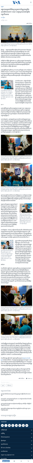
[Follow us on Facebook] (2, 425)
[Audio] (21, 461)
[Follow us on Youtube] (9, 425)
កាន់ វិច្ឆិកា (3, 17)
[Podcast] (23, 425)
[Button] (29, 23)
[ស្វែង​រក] (28, 461)
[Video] (14, 461)
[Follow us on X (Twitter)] (5, 425)
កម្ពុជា (2, 6)
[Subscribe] (26, 425)
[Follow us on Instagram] (12, 425)
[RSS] (19, 425)
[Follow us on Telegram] (16, 425)
